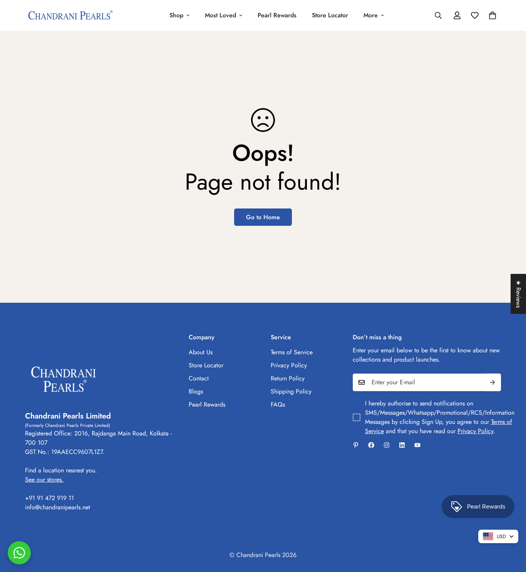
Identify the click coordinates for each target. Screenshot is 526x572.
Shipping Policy (291, 391)
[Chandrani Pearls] (70, 16)
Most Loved (220, 15)
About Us (201, 352)
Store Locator (330, 15)
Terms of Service (292, 352)
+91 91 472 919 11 (49, 498)
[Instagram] (387, 445)
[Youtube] (417, 445)
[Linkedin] (402, 445)
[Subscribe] (492, 382)
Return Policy (288, 378)
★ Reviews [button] (518, 294)
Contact (199, 378)
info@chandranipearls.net (57, 507)
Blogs (196, 391)
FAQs (278, 404)
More (371, 15)
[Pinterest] (356, 445)
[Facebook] (371, 445)
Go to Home (263, 217)
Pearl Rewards (277, 15)
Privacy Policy (289, 365)
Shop (176, 15)
